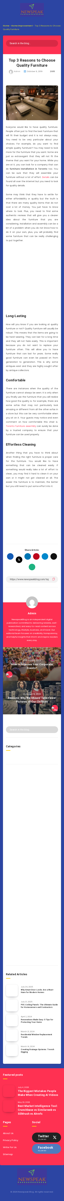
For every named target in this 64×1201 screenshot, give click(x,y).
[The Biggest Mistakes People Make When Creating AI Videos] (9, 1091)
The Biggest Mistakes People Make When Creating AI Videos (38, 1092)
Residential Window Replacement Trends (36, 1036)
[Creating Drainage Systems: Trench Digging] (12, 1050)
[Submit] (54, 43)
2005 (52, 71)
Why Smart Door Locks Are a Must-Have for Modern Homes (37, 991)
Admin (32, 613)
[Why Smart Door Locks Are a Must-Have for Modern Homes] (12, 991)
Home (6, 25)
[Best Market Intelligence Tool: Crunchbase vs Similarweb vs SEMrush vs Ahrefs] (9, 1106)
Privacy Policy (10, 1140)
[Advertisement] (32, 278)
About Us (8, 1133)
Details (45, 177)
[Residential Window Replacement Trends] (12, 1035)
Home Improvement (22, 25)
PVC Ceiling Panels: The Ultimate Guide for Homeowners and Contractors (39, 1006)
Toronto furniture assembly (21, 426)
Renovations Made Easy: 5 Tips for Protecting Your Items (37, 1021)
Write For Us (10, 1147)
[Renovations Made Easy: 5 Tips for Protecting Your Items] (12, 1020)
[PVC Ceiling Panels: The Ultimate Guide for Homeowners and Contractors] (12, 1005)
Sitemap (8, 1154)
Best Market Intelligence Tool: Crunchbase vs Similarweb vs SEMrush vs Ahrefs (38, 1109)
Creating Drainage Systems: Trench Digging (37, 1050)
